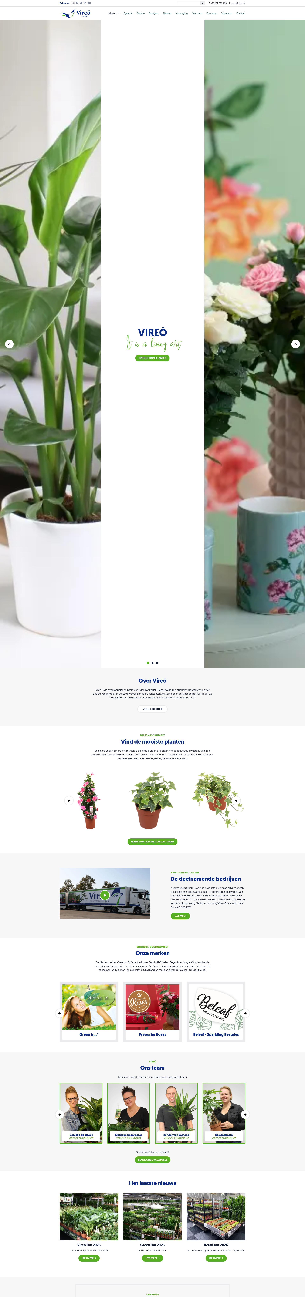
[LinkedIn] (86, 3)
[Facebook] (78, 3)
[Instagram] (72, 3)
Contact (240, 13)
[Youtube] (90, 3)
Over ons (197, 13)
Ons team (211, 13)
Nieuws (167, 13)
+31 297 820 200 (219, 3)
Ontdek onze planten (152, 358)
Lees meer (88, 1258)
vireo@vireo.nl (238, 3)
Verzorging (182, 13)
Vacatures (226, 13)
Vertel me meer (152, 709)
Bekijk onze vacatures (152, 1159)
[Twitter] (82, 3)
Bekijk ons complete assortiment (152, 841)
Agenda (128, 13)
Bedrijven (154, 13)
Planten (141, 13)
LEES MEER (180, 916)
